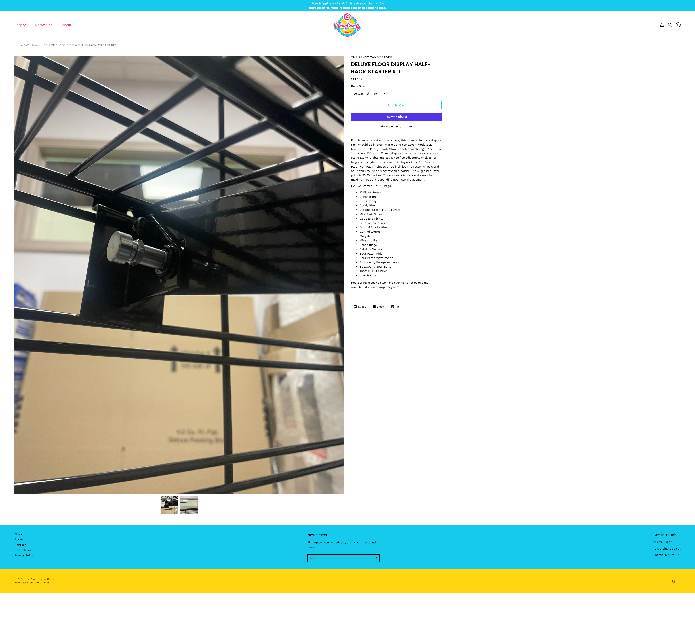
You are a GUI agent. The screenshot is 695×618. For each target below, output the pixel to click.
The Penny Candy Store (39, 578)
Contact (20, 545)
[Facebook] (679, 581)
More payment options (396, 126)
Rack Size (358, 86)
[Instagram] (673, 581)
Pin (397, 306)
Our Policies (22, 550)
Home (18, 45)
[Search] (670, 25)
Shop (18, 534)
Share (381, 306)
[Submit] (376, 558)
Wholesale (33, 45)
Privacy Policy (24, 555)
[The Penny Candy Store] (347, 25)
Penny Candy (41, 582)
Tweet (362, 306)
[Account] (662, 25)
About (66, 25)
